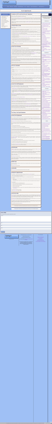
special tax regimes (15, 190)
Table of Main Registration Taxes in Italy (46, 42)
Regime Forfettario (30, 36)
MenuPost (37, 208)
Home (8, 6)
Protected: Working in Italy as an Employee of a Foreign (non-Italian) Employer (46, 47)
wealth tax (18, 43)
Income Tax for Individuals (33, 208)
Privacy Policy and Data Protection (40, 240)
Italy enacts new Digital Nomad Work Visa (46, 81)
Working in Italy (25, 208)
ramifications (12, 119)
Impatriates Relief (14, 98)
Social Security (3, 23)
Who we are (11, 6)
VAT (38, 187)
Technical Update (16, 208)
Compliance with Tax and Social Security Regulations (4, 16)
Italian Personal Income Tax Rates (46, 124)
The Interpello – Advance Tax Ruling (46, 86)
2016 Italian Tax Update (44, 28)
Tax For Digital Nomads (44, 66)
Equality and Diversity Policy (41, 239)
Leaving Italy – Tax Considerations (46, 78)
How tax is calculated (3, 19)
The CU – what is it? (44, 48)
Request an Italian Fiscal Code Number (46, 116)
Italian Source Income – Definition (46, 67)
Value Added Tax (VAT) (27, 105)
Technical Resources (20, 6)
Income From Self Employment (4, 20)
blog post (16, 33)
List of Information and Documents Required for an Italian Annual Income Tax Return (46, 57)
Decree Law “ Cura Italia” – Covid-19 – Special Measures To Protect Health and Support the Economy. (46, 44)
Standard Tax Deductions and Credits (46, 23)
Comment (2, 215)
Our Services (15, 6)
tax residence (19, 32)
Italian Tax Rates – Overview (45, 126)
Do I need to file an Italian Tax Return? (46, 98)
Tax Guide (28, 208)
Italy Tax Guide (43, 35)
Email (1, 225)
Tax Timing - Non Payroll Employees (5, 21)
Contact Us (28, 6)
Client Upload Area (41, 6)
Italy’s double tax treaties (14, 137)
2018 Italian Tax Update (44, 29)
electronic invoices (29, 103)
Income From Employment (4, 22)
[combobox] (45, 14)
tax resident (18, 49)
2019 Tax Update (44, 36)
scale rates (19, 91)
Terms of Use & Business (34, 6)
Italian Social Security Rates (45, 125)
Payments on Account (44, 115)
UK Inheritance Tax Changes (45, 65)
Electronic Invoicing (44, 99)
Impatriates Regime (25, 36)
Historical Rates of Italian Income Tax (46, 24)
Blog (23, 208)
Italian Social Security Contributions (46, 68)
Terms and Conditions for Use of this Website (40, 241)
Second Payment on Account (45, 25)
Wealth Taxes (2, 24)
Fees (25, 6)
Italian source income (33, 52)
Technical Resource (20, 208)
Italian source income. (30, 94)
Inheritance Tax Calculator (45, 101)
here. (21, 203)
